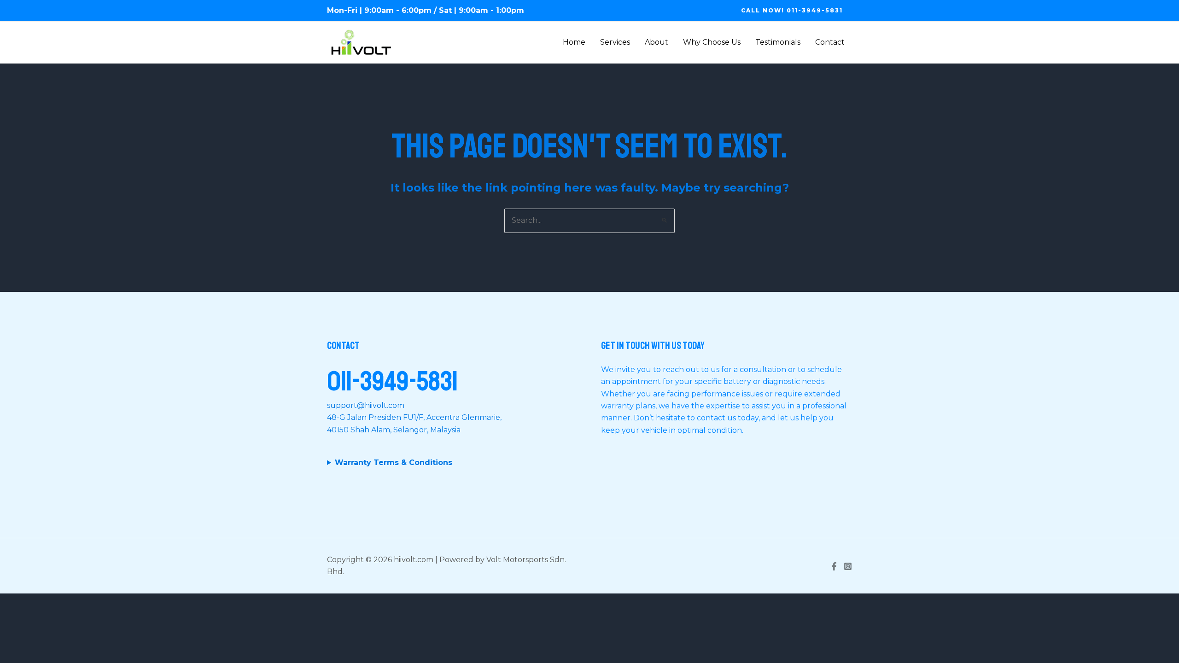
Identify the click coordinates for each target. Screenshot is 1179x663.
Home (574, 42)
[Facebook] (834, 566)
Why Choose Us (712, 42)
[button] (792, 10)
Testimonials (777, 42)
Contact (830, 42)
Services (615, 42)
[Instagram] (848, 566)
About (656, 42)
